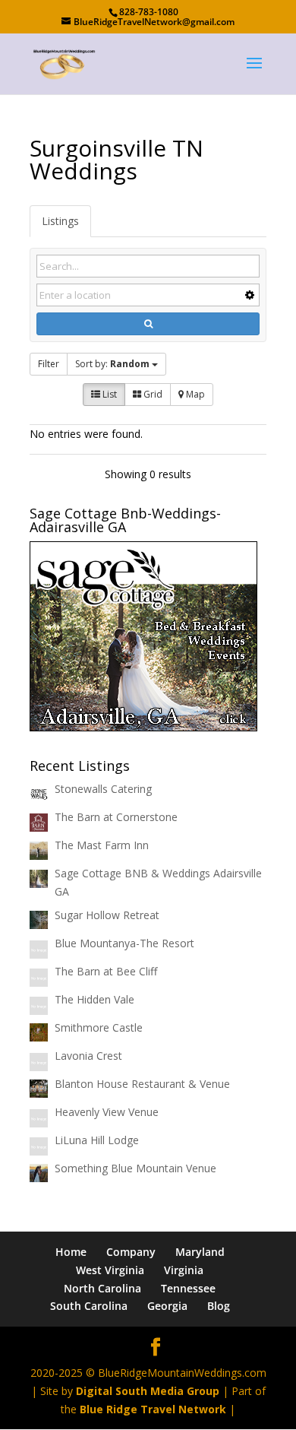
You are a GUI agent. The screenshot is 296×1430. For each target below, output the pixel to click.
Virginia (183, 1270)
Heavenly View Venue (107, 1112)
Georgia (167, 1305)
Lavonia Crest (88, 1055)
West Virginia (110, 1270)
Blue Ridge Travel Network (153, 1409)
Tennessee (188, 1288)
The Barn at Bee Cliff (106, 971)
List (108, 394)
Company (131, 1252)
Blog (218, 1305)
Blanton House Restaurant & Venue (142, 1083)
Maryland (200, 1252)
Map (194, 394)
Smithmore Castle (99, 1027)
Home (71, 1252)
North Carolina (102, 1288)
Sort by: (112, 363)
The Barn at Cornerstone (116, 817)
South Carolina (89, 1305)
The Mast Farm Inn (102, 845)
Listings (60, 221)
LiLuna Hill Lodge (97, 1140)
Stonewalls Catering (103, 789)
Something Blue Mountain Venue (135, 1168)
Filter (48, 363)
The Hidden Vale (94, 999)
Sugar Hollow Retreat (107, 915)
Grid (151, 394)
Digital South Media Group (147, 1391)
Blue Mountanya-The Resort (124, 943)
